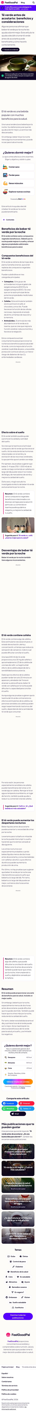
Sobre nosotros (7, 1377)
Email (17, 1114)
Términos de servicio (9, 1386)
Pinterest (26, 1103)
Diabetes (19, 1266)
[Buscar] (33, 2)
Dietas (25, 1256)
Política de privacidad (10, 1390)
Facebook (10, 1103)
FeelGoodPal (13, 1341)
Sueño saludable (19, 1302)
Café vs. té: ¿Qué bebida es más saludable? (19, 807)
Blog (23, 2)
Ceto (10, 1277)
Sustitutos (19, 1307)
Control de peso (19, 1261)
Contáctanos (7, 1381)
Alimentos (13, 1282)
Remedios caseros (19, 1287)
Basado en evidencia (11, 49)
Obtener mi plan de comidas (18, 1082)
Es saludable (25, 1277)
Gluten (27, 1297)
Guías (13, 1256)
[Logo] (9, 2)
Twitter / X (27, 1108)
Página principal (8, 1367)
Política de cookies (9, 1394)
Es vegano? (19, 1292)
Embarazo (13, 1297)
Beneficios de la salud (19, 1272)
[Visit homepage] (18, 1334)
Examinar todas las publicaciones (18, 1316)
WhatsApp (10, 1108)
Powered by (18, 199)
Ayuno (27, 1282)
